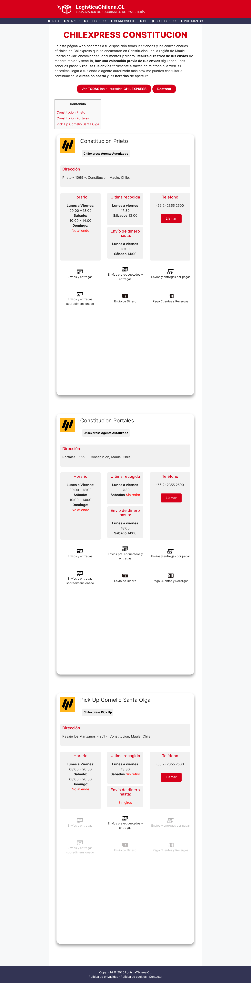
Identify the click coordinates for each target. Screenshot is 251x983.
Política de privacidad (103, 976)
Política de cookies (134, 976)
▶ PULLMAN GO (191, 21)
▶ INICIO (54, 21)
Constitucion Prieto (71, 112)
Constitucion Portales (73, 118)
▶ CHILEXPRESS (95, 21)
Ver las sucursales (114, 89)
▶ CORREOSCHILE (123, 21)
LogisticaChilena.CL (100, 7)
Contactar (156, 976)
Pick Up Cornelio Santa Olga (78, 124)
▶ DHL (144, 21)
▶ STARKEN (72, 21)
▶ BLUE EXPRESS (164, 21)
